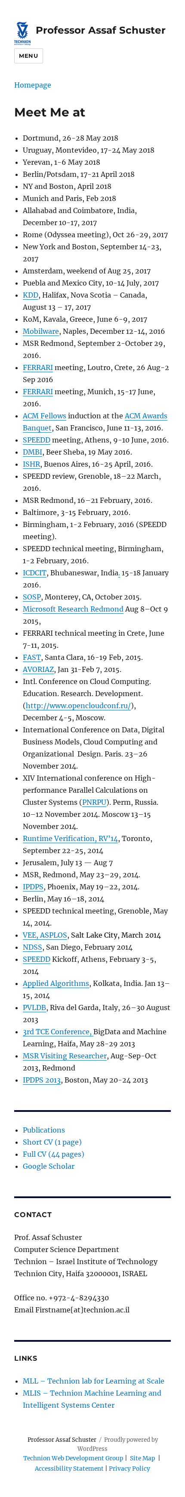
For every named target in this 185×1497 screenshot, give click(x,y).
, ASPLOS (51, 935)
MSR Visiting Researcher (65, 1055)
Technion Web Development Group (73, 1458)
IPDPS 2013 (42, 1080)
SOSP (32, 597)
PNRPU (94, 802)
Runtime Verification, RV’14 (70, 838)
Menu (28, 55)
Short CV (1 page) (52, 1142)
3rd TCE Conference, (58, 1031)
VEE (29, 935)
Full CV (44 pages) (53, 1154)
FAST (32, 657)
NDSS (32, 947)
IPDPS (33, 886)
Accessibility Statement (70, 1468)
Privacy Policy (129, 1468)
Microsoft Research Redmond (73, 609)
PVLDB (34, 1007)
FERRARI (38, 367)
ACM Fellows (44, 415)
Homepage (32, 85)
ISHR (31, 464)
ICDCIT (34, 572)
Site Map (142, 1458)
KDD (30, 295)
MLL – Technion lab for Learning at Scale (93, 1381)
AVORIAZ (38, 669)
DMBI (32, 452)
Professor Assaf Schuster (101, 30)
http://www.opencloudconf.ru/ (78, 705)
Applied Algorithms (56, 983)
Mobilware (41, 331)
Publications (44, 1130)
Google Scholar (48, 1166)
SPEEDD (36, 440)
